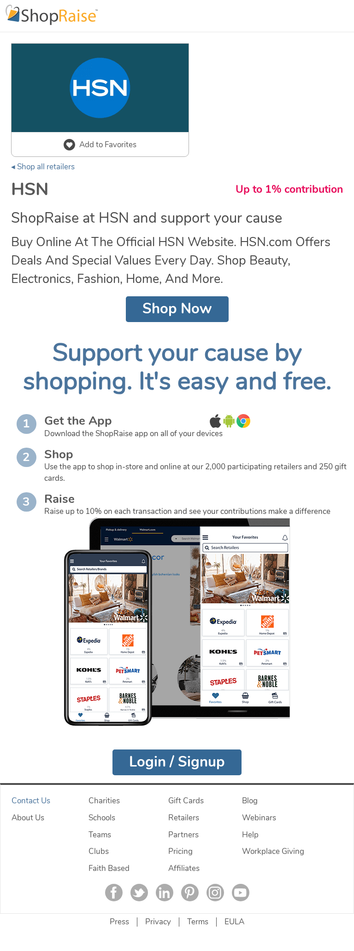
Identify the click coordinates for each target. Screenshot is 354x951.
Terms (197, 921)
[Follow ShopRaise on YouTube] (240, 892)
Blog (250, 800)
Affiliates (184, 868)
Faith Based (109, 868)
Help (250, 835)
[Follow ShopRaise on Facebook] (114, 892)
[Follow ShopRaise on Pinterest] (190, 892)
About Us (28, 818)
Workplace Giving (273, 851)
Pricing (180, 851)
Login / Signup (177, 762)
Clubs (98, 851)
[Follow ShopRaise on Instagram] (215, 892)
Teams (99, 835)
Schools (101, 818)
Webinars (259, 818)
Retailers (183, 818)
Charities (104, 800)
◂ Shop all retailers (43, 167)
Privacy (158, 921)
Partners (183, 835)
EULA (234, 921)
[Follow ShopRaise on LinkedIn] (164, 892)
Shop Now (177, 308)
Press (119, 921)
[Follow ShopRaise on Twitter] (139, 892)
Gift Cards (186, 800)
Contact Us (31, 800)
